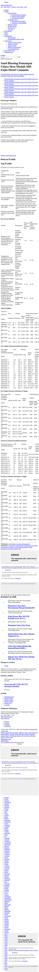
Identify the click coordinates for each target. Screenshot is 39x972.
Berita (6, 32)
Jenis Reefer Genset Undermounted (19, 544)
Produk (6, 11)
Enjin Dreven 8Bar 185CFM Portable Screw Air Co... (18, 617)
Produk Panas (34, 729)
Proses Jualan (12, 37)
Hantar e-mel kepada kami (8, 155)
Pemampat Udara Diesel (18, 21)
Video (6, 34)
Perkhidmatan (8, 36)
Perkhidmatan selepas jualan (16, 39)
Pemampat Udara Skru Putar (19, 625)
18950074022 (5, 741)
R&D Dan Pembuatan (14, 47)
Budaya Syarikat (13, 44)
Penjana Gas (11, 28)
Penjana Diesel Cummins (19, 15)
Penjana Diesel (12, 13)
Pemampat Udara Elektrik (19, 23)
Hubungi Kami (8, 52)
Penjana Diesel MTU (18, 18)
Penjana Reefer (12, 26)
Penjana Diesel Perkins (18, 16)
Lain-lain (10, 29)
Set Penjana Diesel (15, 736)
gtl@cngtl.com (5, 718)
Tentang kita (7, 41)
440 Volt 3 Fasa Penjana (28, 736)
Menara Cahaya (12, 24)
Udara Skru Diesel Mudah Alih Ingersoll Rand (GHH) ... (19, 647)
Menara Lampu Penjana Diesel (9, 732)
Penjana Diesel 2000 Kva (17, 734)
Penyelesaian (8, 31)
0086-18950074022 (6, 717)
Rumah (6, 10)
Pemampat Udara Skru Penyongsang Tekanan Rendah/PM (21, 607)
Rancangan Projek (9, 50)
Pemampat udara (13, 19)
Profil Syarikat (12, 45)
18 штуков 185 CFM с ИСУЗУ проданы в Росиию (16, 685)
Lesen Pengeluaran (13, 49)
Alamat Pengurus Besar (14, 42)
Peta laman (5, 731)
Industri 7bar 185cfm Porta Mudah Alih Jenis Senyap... (21, 658)
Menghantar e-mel (6, 739)
